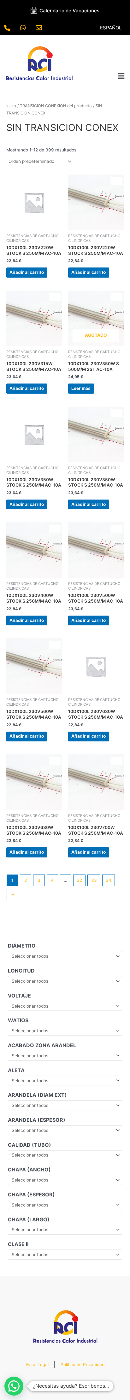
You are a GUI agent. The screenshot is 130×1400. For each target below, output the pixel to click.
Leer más (81, 388)
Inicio (11, 105)
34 (108, 880)
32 (79, 880)
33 (94, 880)
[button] (121, 76)
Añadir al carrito (26, 272)
